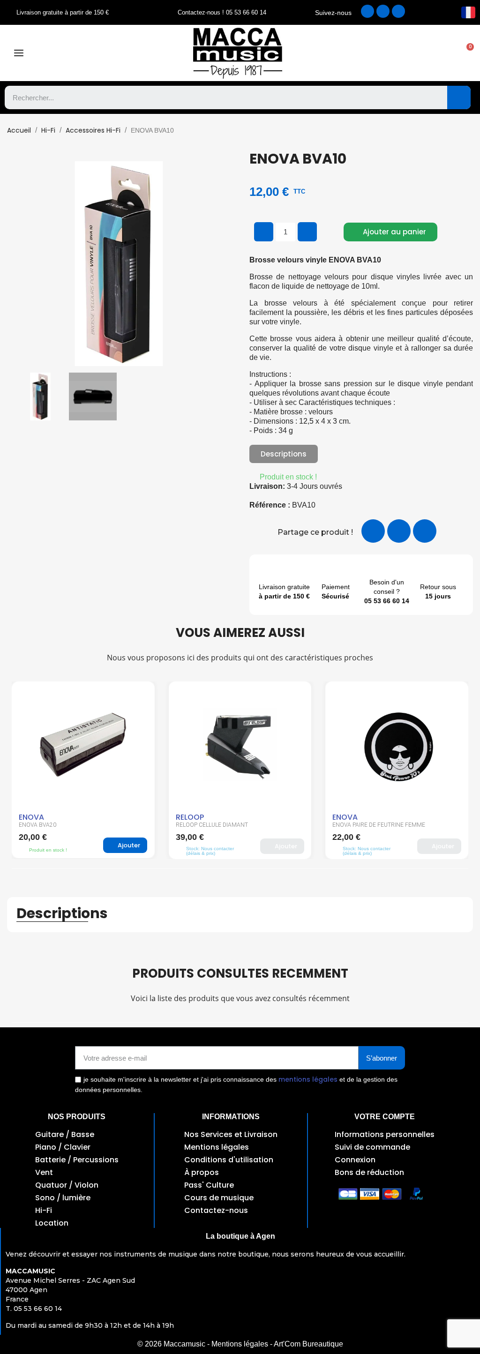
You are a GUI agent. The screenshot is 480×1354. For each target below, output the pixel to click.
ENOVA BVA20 (37, 825)
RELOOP (190, 817)
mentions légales (308, 1079)
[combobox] (219, 97)
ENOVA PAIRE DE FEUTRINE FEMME (378, 825)
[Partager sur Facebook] (373, 531)
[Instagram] (383, 11)
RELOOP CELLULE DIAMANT (212, 825)
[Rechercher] (459, 97)
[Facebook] (367, 11)
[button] (465, 53)
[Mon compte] (381, 53)
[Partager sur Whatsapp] (424, 531)
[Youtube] (398, 11)
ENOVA (31, 817)
